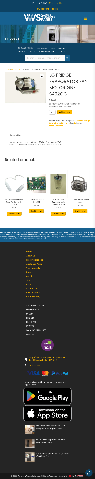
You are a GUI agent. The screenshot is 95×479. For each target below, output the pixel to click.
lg (75, 123)
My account (43, 8)
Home (7, 69)
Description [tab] (15, 135)
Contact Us (31, 288)
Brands (14, 69)
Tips (28, 280)
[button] (42, 76)
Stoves (33, 51)
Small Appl (22, 51)
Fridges (62, 48)
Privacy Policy (33, 292)
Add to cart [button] (14, 213)
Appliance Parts (34, 264)
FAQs (28, 284)
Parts (67, 123)
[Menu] (85, 18)
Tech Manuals (33, 268)
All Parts (79, 120)
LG (19, 69)
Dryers (53, 48)
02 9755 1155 (56, 3)
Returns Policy (33, 296)
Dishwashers (41, 48)
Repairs (30, 276)
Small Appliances (34, 259)
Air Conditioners (25, 48)
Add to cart (64, 112)
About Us (30, 255)
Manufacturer (56, 125)
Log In (55, 8)
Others (61, 51)
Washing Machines (47, 51)
